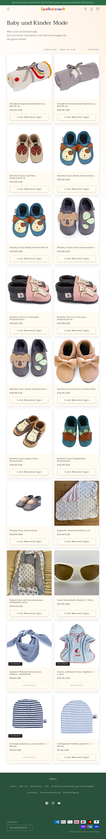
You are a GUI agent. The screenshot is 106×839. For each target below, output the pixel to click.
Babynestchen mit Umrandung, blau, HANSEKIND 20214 (26, 601)
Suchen (13, 786)
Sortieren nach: (50, 49)
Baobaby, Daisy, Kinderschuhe (23, 530)
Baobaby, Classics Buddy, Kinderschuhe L (76, 176)
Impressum (32, 793)
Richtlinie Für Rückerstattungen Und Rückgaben (72, 786)
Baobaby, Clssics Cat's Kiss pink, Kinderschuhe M (72, 318)
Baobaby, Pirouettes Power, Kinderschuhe (76, 389)
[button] (8, 9)
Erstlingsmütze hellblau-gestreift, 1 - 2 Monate (75, 745)
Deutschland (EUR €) (18, 828)
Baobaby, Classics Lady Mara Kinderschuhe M (22, 177)
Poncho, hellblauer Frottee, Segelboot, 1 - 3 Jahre (76, 673)
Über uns (23, 786)
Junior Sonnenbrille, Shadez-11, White (75, 600)
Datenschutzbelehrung (50, 793)
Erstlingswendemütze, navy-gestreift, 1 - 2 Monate (29, 745)
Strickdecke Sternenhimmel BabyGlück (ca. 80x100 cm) (76, 105)
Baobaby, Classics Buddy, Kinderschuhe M (29, 247)
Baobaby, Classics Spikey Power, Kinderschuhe (24, 460)
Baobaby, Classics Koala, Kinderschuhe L (28, 389)
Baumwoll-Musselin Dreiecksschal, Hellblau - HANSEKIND (25, 673)
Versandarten (36, 786)
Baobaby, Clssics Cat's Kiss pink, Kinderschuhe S (24, 318)
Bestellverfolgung (71, 793)
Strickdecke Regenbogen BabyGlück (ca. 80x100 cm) (28, 105)
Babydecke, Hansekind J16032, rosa (73, 530)
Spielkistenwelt (80, 832)
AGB (47, 786)
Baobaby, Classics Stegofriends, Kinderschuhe (71, 460)
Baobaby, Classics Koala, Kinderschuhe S (75, 247)
